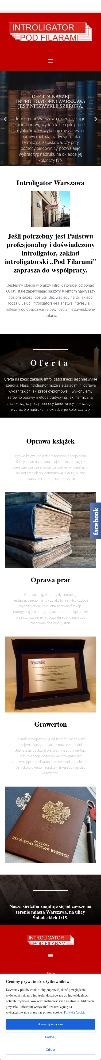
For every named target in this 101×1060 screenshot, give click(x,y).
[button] (50, 60)
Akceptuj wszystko (50, 1024)
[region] (50, 1017)
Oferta (50, 158)
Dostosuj (50, 1037)
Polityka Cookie (74, 1012)
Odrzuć (50, 1050)
